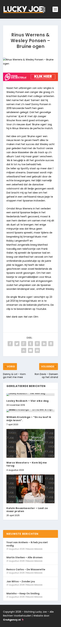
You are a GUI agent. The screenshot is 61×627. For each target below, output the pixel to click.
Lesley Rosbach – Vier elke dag (27, 401)
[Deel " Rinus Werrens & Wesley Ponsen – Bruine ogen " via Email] (30, 350)
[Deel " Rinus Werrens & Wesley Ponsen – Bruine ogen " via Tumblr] (30, 343)
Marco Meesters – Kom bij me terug (26, 464)
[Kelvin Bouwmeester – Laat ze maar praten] (30, 488)
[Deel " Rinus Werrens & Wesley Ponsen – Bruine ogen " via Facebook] (10, 343)
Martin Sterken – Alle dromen (24, 557)
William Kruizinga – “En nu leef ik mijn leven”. (28, 418)
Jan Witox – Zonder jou (20, 581)
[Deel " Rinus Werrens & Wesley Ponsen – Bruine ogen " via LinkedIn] (44, 343)
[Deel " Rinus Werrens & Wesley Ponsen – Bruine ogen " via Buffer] (50, 343)
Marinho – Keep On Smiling (22, 593)
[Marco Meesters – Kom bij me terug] (30, 443)
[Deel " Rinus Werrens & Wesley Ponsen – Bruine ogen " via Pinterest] (37, 343)
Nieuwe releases (34, 548)
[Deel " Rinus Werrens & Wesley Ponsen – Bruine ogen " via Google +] (23, 343)
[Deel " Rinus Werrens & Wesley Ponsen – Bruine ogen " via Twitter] (17, 343)
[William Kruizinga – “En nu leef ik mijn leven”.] (30, 410)
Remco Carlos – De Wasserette (25, 569)
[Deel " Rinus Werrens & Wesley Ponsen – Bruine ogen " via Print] (37, 350)
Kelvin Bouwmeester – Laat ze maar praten (27, 509)
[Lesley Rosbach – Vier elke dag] (30, 394)
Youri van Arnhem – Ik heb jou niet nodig (27, 544)
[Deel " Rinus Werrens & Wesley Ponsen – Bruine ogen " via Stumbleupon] (23, 350)
